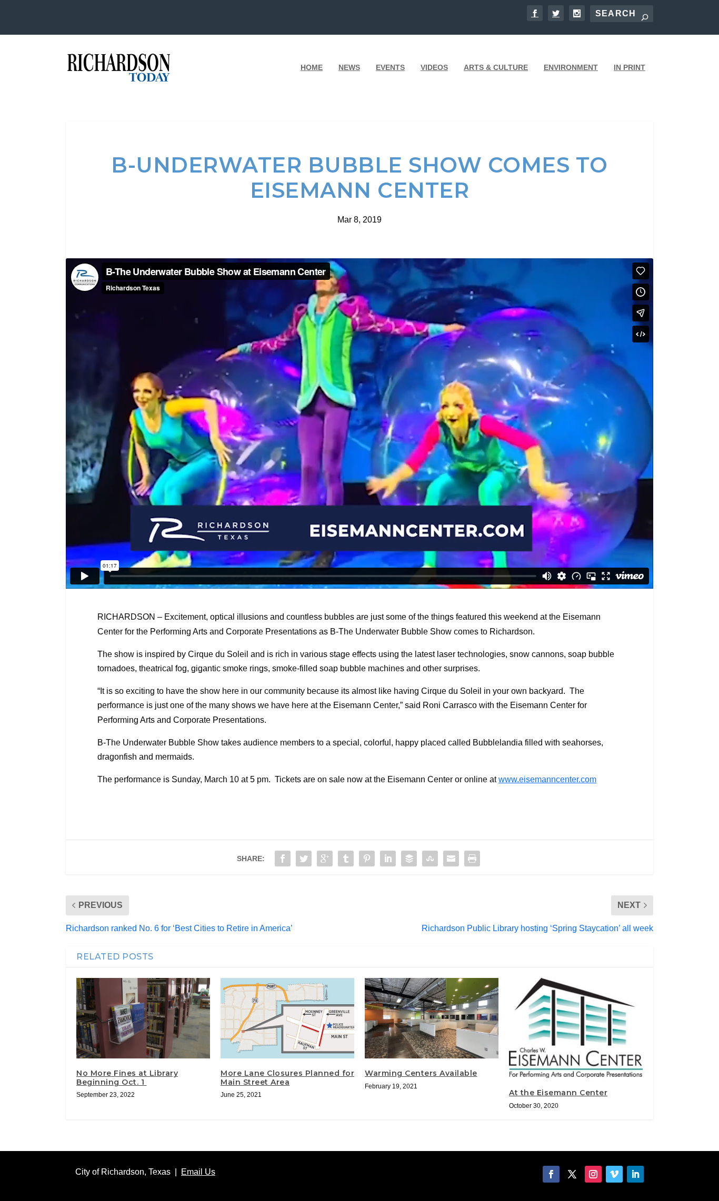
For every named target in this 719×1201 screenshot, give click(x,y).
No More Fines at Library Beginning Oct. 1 (127, 1077)
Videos (434, 67)
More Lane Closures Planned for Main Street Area (287, 1077)
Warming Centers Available (421, 1073)
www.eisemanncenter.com (547, 779)
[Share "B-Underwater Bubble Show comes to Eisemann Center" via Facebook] (282, 858)
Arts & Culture (496, 67)
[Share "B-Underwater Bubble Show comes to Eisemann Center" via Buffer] (409, 858)
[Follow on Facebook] (551, 1174)
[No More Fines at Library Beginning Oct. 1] (143, 1018)
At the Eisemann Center (558, 1092)
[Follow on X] (572, 1174)
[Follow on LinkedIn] (635, 1174)
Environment (571, 67)
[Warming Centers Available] (431, 1018)
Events (390, 67)
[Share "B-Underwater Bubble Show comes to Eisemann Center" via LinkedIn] (387, 858)
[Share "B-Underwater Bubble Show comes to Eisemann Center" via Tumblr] (345, 858)
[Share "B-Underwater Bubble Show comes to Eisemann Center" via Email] (451, 858)
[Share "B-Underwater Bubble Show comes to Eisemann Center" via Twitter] (303, 858)
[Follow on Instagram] (593, 1174)
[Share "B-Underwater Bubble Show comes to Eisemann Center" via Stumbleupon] (430, 858)
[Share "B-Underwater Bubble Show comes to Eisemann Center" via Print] (472, 858)
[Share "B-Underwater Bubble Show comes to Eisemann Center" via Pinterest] (366, 858)
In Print (629, 67)
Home (312, 67)
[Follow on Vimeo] (614, 1174)
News (349, 67)
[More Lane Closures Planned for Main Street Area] (287, 1018)
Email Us (198, 1171)
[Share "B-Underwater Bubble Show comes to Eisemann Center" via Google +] (324, 858)
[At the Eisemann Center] (576, 1028)
